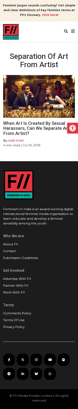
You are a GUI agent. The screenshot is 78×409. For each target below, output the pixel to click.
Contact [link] (9, 251)
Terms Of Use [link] (14, 320)
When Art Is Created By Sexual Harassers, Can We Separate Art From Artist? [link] (36, 128)
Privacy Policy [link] (14, 327)
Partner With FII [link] (15, 285)
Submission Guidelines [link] (20, 258)
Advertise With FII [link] (17, 279)
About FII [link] (10, 244)
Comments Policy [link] (17, 313)
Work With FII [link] (14, 292)
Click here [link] (49, 15)
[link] (72, 128)
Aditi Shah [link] (16, 140)
